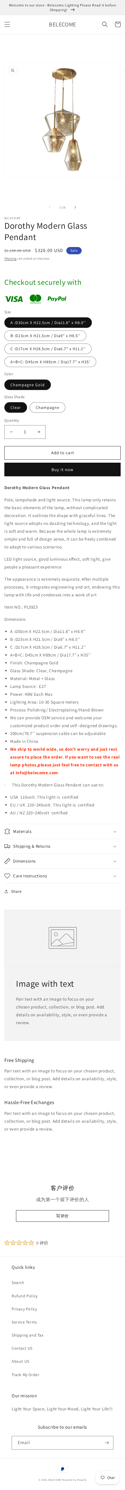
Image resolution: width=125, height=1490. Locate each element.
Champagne (47, 407)
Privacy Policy (24, 1309)
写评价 (62, 1216)
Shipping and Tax (28, 1335)
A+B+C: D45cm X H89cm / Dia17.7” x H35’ (50, 361)
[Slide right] (75, 207)
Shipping (10, 258)
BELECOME (54, 1479)
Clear (15, 407)
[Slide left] (49, 207)
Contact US (22, 1348)
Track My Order (25, 1374)
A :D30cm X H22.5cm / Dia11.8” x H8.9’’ (48, 322)
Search (18, 1282)
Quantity (11, 420)
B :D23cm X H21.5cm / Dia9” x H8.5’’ (45, 335)
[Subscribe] (106, 1443)
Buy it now (62, 469)
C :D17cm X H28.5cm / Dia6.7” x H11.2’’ (47, 348)
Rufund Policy (25, 1295)
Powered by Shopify (74, 1479)
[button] (7, 24)
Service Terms (24, 1322)
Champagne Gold (27, 384)
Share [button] (16, 891)
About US (20, 1361)
